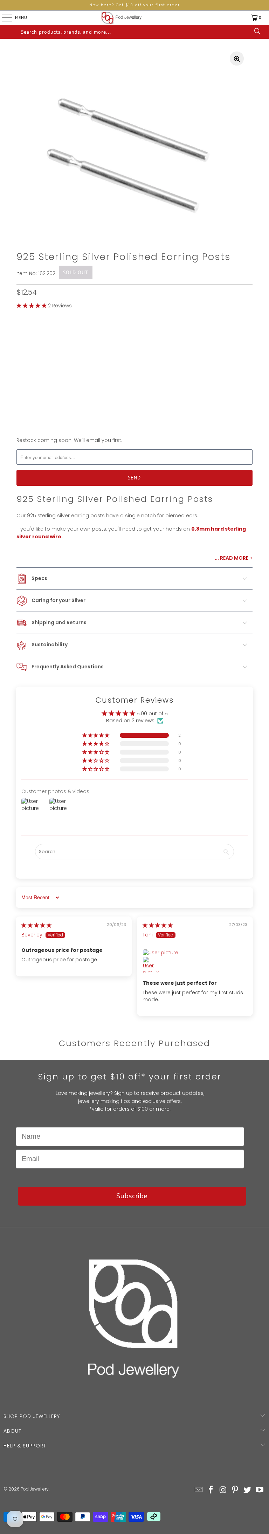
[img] (36, 925)
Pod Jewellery (35, 1489)
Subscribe (131, 1196)
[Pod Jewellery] (121, 18)
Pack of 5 (33, 334)
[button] (31, 305)
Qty (21, 400)
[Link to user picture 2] (151, 964)
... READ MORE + (234, 557)
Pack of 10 (69, 334)
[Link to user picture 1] (195, 953)
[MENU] (1, 18)
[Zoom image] (237, 59)
